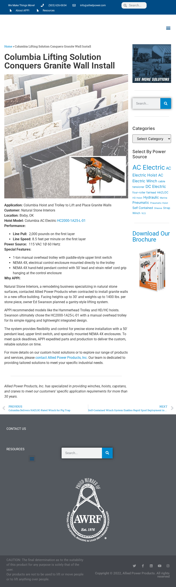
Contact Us (16, 429)
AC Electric (148, 167)
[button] (168, 27)
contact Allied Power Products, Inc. (61, 358)
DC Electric (156, 186)
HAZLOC (162, 192)
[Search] (165, 103)
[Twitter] (134, 565)
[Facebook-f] (142, 565)
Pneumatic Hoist (159, 203)
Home (8, 46)
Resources (15, 449)
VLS (143, 213)
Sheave (158, 208)
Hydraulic (151, 197)
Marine (163, 197)
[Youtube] (159, 565)
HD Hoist (137, 197)
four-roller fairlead (144, 192)
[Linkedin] (151, 565)
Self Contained (142, 208)
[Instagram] (168, 565)
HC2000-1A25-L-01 (71, 221)
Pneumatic (140, 203)
